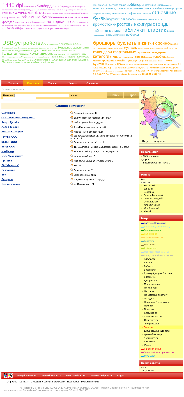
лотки (132, 8)
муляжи (178, 8)
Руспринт (7, 179)
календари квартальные (114, 52)
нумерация (132, 60)
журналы (130, 48)
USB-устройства (22, 43)
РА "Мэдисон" (10, 165)
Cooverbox (8, 112)
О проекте (92, 83)
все (143, 179)
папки (124, 64)
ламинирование (51, 13)
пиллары (40, 22)
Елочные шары (53, 50)
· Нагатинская (149, 288)
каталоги (101, 56)
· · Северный (147, 192)
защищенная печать (146, 48)
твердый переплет (135, 70)
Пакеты (46, 57)
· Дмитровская (149, 280)
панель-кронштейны (25, 22)
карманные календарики (151, 52)
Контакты (24, 381)
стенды (161, 24)
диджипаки (109, 48)
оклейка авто (62, 17)
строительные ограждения (37, 25)
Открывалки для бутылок (32, 57)
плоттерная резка (60, 21)
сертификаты (106, 71)
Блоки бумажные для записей (25, 48)
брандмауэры (69, 6)
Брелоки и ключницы (48, 48)
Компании (33, 83)
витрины (81, 7)
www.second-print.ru (101, 375)
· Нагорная (147, 291)
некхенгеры (144, 13)
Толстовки (7, 62)
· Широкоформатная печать (155, 162)
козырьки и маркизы (77, 10)
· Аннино (146, 262)
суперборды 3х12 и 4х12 (60, 25)
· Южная (146, 345)
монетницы (168, 8)
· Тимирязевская (150, 323)
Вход (145, 141)
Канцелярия (10, 53)
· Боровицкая (148, 270)
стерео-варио (119, 71)
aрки (26, 7)
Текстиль (83, 59)
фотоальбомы (120, 74)
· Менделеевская (150, 284)
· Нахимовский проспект (154, 295)
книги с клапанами (125, 57)
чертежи (52, 28)
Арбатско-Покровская (155, 223)
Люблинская (150, 248)
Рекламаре (8, 170)
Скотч (32, 60)
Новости (72, 83)
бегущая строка (117, 5)
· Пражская (147, 309)
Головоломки (8, 51)
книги (113, 56)
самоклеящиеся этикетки (142, 67)
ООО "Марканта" (12, 155)
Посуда (21, 60)
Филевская (149, 356)
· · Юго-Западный (150, 208)
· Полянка (147, 305)
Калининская (150, 234)
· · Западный (147, 189)
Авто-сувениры (51, 44)
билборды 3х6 (49, 6)
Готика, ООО (9, 136)
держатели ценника (103, 8)
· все (143, 367)
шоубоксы (132, 34)
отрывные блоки (156, 61)
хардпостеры (41, 28)
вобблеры (135, 4)
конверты (139, 56)
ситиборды (20, 25)
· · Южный (146, 211)
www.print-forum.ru (26, 375)
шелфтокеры (119, 35)
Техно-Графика (10, 184)
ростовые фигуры (134, 24)
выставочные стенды (11, 10)
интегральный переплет (166, 48)
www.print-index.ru (75, 375)
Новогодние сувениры (76, 54)
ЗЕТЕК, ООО (9, 141)
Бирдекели (7, 48)
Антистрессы (65, 44)
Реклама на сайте (90, 381)
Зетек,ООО (8, 146)
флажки (170, 31)
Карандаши (24, 54)
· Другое (145, 159)
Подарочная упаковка (78, 57)
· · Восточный (148, 185)
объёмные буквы (37, 17)
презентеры (160, 19)
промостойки (104, 24)
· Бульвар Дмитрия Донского (156, 273)
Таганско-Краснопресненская (159, 352)
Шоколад (49, 62)
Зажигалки (67, 51)
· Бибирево (147, 266)
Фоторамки (26, 62)
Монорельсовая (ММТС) (156, 252)
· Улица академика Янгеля (155, 331)
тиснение (151, 70)
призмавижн (82, 22)
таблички (13, 28)
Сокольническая (152, 349)
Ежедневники (21, 51)
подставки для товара (121, 18)
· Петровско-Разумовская (155, 302)
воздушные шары (154, 5)
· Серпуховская (149, 320)
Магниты (61, 54)
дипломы (118, 48)
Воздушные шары (69, 47)
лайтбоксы (36, 13)
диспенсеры (121, 8)
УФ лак (97, 74)
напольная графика (125, 13)
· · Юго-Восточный (150, 205)
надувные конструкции (103, 14)
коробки (159, 56)
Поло (4, 60)
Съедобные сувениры (65, 60)
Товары (52, 83)
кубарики (169, 57)
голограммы (98, 48)
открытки (143, 60)
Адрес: (74, 95)
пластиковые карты (103, 67)
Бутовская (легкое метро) (157, 226)
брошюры (105, 43)
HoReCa (32, 6)
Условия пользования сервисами (48, 381)
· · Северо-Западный (152, 198)
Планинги (55, 57)
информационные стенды (56, 10)
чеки (140, 74)
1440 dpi (12, 5)
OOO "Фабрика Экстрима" (18, 117)
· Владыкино (148, 277)
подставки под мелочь (144, 19)
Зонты (75, 50)
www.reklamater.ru (51, 375)
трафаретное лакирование (169, 71)
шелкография (151, 73)
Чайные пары (38, 62)
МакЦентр (7, 151)
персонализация (157, 64)
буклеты (127, 43)
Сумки (51, 60)
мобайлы (157, 8)
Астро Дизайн (10, 122)
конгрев (148, 57)
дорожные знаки (37, 10)
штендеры (63, 28)
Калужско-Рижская (153, 237)
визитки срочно (154, 43)
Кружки (54, 54)
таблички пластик (144, 30)
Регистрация (158, 141)
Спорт (45, 60)
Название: (8, 95)
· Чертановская (149, 338)
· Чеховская (148, 341)
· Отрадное (147, 298)
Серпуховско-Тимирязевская (158, 255)
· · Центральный (149, 201)
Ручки (26, 60)
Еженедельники (36, 50)
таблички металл (107, 31)
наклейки (120, 60)
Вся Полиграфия (12, 131)
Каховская (149, 241)
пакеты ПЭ (114, 64)
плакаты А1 (174, 64)
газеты (174, 44)
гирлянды (167, 5)
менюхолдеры (143, 8)
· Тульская (147, 327)
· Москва (145, 182)
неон (19, 18)
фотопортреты (27, 28)
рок (3, 174)
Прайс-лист (73, 381)
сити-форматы (8, 25)
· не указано (147, 370)
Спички (38, 60)
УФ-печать (107, 73)
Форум (120, 375)
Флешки (16, 62)
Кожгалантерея (40, 53)
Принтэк (6, 160)
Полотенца (12, 60)
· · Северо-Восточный (152, 195)
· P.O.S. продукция (150, 156)
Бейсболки (77, 44)
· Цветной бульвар (151, 334)
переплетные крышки (138, 64)
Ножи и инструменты (11, 57)
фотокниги (132, 74)
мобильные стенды (67, 13)
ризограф (120, 67)
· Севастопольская (151, 316)
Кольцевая (149, 244)
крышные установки (14, 12)
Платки (63, 57)
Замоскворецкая (152, 230)
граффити (25, 10)
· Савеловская (149, 313)
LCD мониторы (101, 5)
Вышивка (84, 48)
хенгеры (108, 35)
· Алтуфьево (148, 259)
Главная (13, 83)
